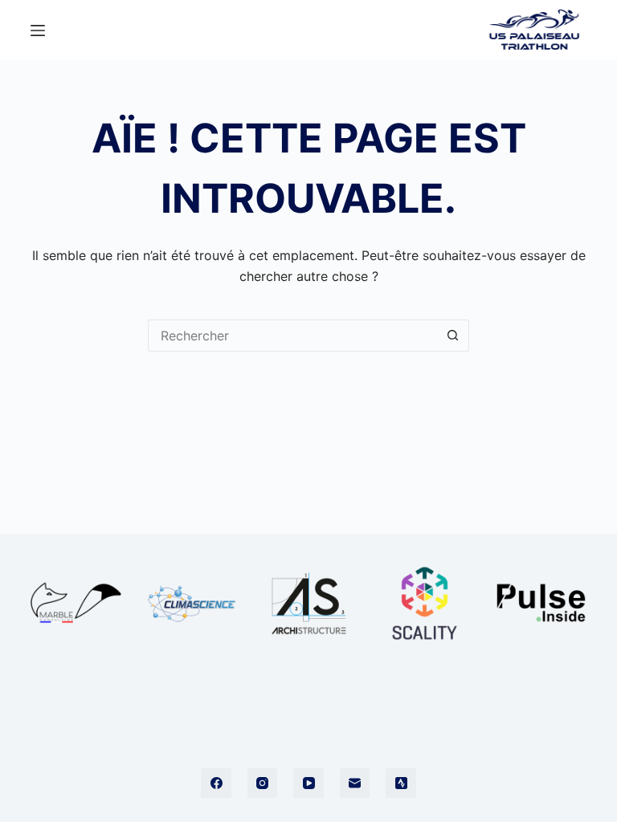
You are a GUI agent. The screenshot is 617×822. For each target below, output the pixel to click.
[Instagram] (262, 783)
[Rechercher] (462, 30)
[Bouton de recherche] (453, 335)
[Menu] (38, 30)
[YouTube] (308, 783)
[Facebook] (216, 783)
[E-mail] (355, 783)
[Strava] (401, 783)
